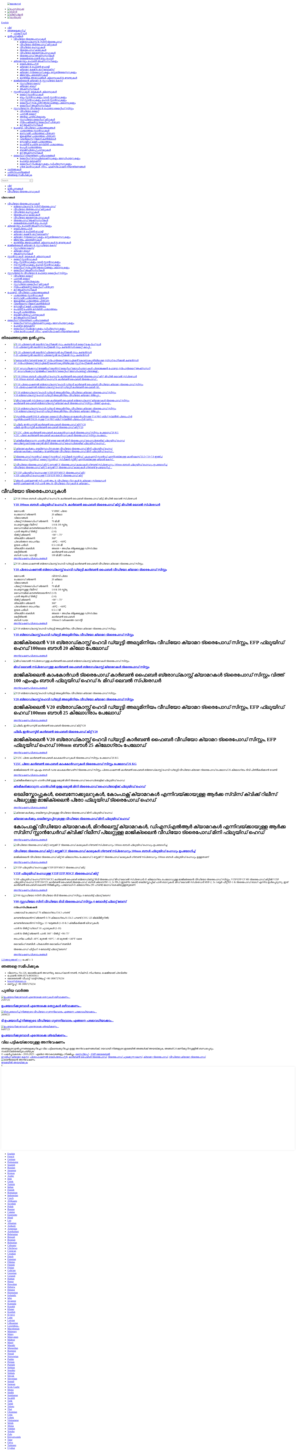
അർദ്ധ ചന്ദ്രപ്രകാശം (33, 116)
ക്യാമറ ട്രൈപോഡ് (155, 1057)
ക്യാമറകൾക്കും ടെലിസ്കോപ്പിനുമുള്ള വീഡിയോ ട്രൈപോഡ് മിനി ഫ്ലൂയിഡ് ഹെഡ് (71, 818)
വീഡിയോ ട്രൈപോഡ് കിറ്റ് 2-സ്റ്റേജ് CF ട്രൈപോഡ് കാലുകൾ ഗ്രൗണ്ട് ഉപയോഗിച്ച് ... (63, 467)
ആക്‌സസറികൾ (29, 89)
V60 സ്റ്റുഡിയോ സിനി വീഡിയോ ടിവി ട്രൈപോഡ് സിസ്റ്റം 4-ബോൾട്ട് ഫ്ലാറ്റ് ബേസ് (70, 901)
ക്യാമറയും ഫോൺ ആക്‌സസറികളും (36, 61)
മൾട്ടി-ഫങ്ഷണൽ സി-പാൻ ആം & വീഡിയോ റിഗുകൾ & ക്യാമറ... (52, 483)
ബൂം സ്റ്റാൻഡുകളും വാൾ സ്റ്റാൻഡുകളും (43, 97)
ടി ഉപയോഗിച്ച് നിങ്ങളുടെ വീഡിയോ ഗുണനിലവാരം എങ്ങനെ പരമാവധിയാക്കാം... (57, 1020)
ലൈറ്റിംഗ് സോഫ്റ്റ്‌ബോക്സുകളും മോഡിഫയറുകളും (50, 158)
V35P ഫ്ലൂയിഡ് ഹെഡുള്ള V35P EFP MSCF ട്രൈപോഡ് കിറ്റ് (48, 475)
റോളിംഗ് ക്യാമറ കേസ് (15, 1057)
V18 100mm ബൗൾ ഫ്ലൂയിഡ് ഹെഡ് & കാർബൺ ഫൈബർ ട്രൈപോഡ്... (56, 379)
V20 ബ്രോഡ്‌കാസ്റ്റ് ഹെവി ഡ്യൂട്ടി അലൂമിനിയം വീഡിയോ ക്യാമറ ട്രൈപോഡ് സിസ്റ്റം (74, 699)
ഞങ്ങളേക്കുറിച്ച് (16, 30)
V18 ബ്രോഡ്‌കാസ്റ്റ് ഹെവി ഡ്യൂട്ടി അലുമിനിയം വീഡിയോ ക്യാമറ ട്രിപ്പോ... (57, 395)
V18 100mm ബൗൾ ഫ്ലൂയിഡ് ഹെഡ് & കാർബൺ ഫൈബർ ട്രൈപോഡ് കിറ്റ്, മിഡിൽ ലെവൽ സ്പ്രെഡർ (87, 504)
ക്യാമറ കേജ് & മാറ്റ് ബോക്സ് (37, 69)
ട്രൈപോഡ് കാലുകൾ (33, 50)
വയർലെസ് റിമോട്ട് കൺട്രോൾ (38, 139)
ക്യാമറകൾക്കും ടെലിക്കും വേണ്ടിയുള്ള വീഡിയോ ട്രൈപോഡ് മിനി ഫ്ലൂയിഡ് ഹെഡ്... (64, 451)
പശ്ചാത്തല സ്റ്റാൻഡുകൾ (34, 130)
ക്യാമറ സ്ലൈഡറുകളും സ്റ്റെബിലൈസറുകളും (48, 72)
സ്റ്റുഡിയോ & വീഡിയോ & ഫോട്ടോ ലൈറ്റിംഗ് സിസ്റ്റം (44, 108)
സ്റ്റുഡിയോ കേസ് (30, 83)
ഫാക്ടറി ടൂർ (20, 33)
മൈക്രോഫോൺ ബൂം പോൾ (36, 58)
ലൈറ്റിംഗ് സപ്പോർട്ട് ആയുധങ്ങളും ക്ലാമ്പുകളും (48, 102)
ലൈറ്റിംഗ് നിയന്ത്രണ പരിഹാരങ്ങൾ (34, 155)
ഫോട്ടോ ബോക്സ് (30, 161)
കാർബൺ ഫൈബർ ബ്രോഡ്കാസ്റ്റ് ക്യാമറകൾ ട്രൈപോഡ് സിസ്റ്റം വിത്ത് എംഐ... (62, 403)
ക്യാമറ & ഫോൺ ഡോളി (34, 66)
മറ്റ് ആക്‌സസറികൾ (31, 125)
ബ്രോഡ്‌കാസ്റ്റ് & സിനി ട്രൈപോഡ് (41, 41)
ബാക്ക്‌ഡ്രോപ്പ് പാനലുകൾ (35, 150)
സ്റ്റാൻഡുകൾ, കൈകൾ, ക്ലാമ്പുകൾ (35, 91)
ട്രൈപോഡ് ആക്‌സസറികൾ (37, 55)
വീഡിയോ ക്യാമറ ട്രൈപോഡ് (187, 1057)
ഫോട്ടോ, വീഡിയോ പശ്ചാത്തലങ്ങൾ (34, 127)
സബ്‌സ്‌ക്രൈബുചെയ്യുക (17, 1051)
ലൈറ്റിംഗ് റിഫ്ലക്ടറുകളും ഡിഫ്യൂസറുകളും (46, 164)
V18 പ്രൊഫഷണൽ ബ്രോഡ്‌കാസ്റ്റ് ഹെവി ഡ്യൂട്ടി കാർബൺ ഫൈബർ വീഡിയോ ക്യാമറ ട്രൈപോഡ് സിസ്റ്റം (90, 569)
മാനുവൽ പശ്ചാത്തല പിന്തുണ (37, 133)
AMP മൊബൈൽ (100, 1054)
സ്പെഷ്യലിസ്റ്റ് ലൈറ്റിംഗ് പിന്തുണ (40, 122)
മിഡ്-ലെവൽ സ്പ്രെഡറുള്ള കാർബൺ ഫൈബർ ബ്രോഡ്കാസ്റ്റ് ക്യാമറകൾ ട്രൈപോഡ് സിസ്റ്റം (81, 666)
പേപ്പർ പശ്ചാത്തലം (31, 147)
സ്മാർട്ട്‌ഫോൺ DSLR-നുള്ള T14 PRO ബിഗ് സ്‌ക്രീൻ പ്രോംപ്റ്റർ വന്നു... (54, 419)
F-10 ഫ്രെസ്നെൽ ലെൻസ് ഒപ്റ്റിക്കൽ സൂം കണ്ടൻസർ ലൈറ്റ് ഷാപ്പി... (52, 347)
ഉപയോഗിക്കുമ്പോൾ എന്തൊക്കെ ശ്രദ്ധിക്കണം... (34, 1035)
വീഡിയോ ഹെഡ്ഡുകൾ (32, 47)
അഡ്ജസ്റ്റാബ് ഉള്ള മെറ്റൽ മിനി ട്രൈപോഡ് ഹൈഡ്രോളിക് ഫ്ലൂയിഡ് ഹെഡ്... (60, 443)
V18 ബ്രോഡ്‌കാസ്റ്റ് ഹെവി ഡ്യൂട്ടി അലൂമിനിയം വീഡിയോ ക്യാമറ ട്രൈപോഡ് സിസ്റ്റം (74, 634)
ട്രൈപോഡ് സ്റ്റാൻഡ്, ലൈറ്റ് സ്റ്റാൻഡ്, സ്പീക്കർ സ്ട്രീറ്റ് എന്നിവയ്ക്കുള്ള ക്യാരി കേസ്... (64, 459)
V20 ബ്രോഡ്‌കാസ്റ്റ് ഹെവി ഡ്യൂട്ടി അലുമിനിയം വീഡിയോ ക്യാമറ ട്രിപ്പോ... (57, 411)
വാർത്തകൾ (14, 169)
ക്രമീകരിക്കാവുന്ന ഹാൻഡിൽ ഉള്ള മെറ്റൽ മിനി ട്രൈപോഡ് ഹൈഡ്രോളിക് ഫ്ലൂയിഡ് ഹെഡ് (79, 786)
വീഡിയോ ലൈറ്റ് (29, 111)
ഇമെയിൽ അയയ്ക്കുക (14, 1062)
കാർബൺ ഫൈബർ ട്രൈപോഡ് (88, 1057)
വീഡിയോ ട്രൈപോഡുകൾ (30, 39)
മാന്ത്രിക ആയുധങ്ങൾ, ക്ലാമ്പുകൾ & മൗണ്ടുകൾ (48, 78)
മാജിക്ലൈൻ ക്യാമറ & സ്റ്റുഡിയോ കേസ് (38, 80)
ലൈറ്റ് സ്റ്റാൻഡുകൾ (31, 94)
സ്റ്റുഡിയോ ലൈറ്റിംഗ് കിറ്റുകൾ (37, 119)
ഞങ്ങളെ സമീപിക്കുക (19, 175)
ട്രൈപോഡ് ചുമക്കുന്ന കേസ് (125, 1057)
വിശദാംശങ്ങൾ (38, 558)
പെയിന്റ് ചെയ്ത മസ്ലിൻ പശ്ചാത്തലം (42, 144)
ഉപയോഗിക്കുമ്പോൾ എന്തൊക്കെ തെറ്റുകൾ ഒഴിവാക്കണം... (41, 1005)
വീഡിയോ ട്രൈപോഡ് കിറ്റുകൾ (38, 44)
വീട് (9, 28)
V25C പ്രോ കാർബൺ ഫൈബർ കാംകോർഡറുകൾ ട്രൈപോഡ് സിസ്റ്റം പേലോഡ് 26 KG (75, 763)
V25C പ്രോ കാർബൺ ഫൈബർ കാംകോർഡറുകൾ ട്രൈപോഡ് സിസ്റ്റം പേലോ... (60, 435)
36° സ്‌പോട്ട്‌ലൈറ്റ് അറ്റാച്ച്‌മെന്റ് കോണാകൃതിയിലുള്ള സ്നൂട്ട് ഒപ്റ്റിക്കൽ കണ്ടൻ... (58, 363)
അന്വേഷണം (22, 558)
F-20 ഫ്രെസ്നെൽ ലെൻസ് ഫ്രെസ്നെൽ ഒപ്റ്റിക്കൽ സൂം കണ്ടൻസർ (51, 355)
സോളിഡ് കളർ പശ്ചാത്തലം (36, 141)
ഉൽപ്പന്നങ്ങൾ (15, 36)
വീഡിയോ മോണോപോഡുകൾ (38, 53)
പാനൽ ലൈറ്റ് (28, 114)
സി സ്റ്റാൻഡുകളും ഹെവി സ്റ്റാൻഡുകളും (43, 100)
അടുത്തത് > (12, 959)
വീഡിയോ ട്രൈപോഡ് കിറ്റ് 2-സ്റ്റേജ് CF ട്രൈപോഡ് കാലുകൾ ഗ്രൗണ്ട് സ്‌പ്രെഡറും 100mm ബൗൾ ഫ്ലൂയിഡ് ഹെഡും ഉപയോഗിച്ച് (104, 851)
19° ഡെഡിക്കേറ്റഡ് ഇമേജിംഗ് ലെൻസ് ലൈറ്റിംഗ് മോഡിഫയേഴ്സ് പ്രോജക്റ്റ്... (56, 371)
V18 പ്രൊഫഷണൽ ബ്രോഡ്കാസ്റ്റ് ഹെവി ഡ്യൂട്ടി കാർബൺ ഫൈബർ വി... (57, 387)
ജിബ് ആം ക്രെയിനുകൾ (34, 75)
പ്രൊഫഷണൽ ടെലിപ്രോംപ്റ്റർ (48, 1057)
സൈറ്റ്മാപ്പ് (81, 1054)
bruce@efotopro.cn (16, 981)
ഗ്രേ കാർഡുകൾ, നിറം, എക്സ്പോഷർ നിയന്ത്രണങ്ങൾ (52, 166)
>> (20, 959)
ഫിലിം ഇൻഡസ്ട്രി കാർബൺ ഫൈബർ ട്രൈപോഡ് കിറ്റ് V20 (48, 427)
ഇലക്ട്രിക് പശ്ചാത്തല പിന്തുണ (37, 136)
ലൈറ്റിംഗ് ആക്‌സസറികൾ (35, 105)
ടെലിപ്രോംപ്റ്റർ (29, 64)
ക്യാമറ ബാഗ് (28, 86)
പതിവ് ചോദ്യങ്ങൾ (18, 172)
